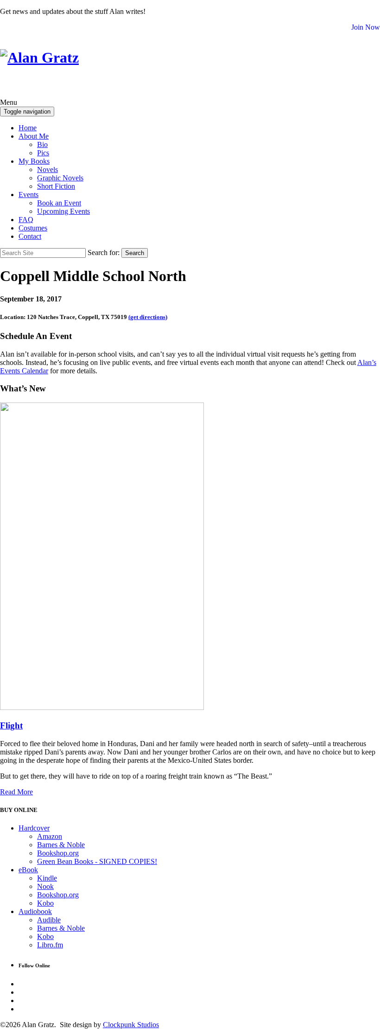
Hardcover (34, 828)
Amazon (49, 836)
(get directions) (147, 316)
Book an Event (59, 203)
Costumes (33, 228)
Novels (47, 169)
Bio (42, 144)
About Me (34, 136)
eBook (28, 870)
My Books (34, 161)
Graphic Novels (60, 178)
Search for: (104, 252)
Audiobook (35, 911)
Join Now (365, 27)
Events (28, 194)
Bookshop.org (58, 853)
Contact (30, 236)
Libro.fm (50, 945)
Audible (49, 920)
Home (28, 128)
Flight (11, 725)
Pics (43, 153)
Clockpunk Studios (131, 1025)
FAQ (26, 220)
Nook (45, 886)
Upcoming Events (63, 211)
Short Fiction (56, 186)
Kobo (45, 903)
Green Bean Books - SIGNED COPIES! (97, 861)
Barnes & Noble (61, 845)
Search (134, 252)
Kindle (47, 878)
